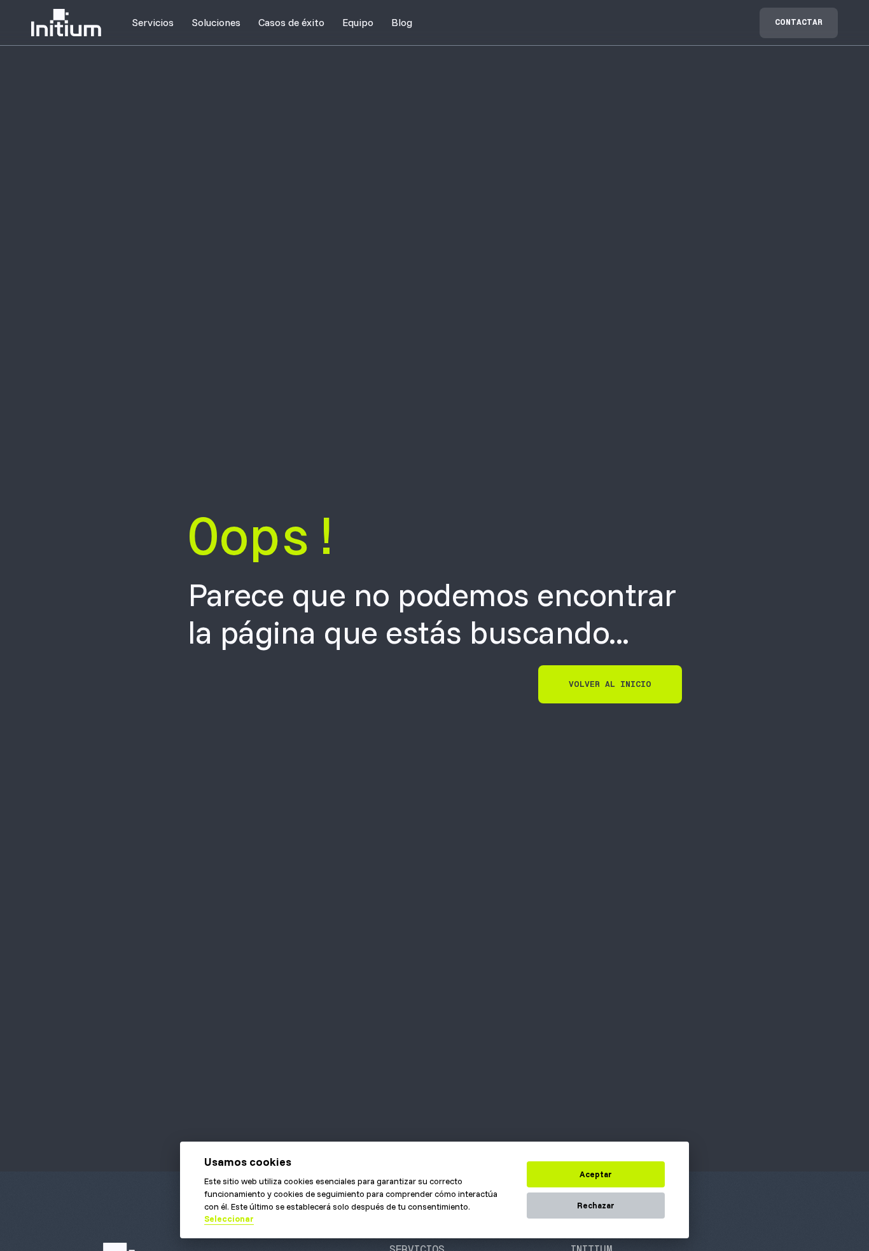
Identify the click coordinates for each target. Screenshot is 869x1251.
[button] (153, 22)
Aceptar (596, 1174)
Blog (401, 22)
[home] (66, 22)
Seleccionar (229, 1218)
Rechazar (596, 1205)
